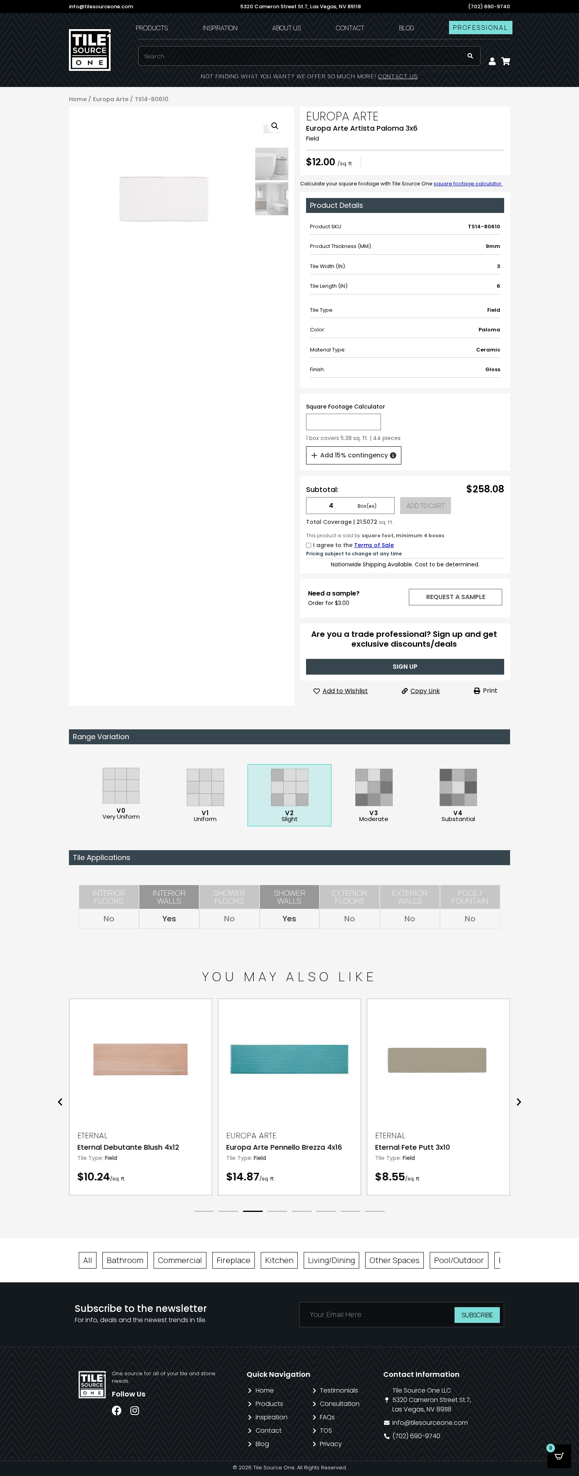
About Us (286, 28)
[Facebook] (117, 1410)
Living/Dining (331, 1260)
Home (78, 99)
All (87, 1260)
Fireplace (234, 1260)
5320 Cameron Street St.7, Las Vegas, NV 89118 (300, 6)
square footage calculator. (468, 183)
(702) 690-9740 (489, 6)
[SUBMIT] (470, 56)
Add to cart (425, 505)
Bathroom (125, 1260)
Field (312, 138)
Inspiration (220, 28)
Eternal (92, 1135)
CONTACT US (398, 76)
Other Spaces (394, 1260)
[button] (455, 597)
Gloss (492, 369)
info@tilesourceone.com (101, 6)
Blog (406, 28)
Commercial (180, 1260)
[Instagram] (134, 1410)
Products (152, 28)
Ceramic (488, 349)
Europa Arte (110, 99)
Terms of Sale (374, 545)
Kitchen (279, 1260)
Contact (350, 28)
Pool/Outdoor (459, 1260)
